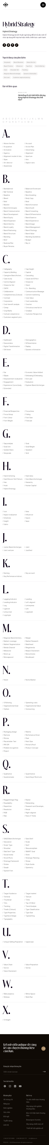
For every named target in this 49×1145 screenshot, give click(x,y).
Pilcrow (6, 738)
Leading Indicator (10, 602)
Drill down (7, 350)
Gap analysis (8, 444)
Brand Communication (12, 211)
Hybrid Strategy (9, 489)
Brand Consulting (32, 211)
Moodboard (30, 657)
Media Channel (9, 648)
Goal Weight (30, 447)
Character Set (14, 70)
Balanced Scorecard (33, 189)
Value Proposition (32, 965)
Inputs (28, 518)
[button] (43, 5)
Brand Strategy (31, 230)
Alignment (29, 153)
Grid (27, 453)
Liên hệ (6, 1125)
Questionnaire (9, 777)
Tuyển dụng (7, 1121)
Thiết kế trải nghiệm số (34, 1128)
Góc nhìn (6, 1112)
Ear (5, 372)
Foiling (28, 414)
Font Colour (8, 418)
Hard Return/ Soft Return (13, 479)
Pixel (27, 738)
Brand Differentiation (33, 214)
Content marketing (33, 295)
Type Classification (32, 909)
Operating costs (31, 703)
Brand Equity (8, 218)
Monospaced (8, 657)
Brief (5, 240)
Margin (28, 638)
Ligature (7, 609)
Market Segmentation (12, 644)
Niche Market (31, 680)
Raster (28, 800)
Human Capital (31, 486)
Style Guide (30, 864)
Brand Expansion (10, 221)
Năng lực (6, 1104)
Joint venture (9, 550)
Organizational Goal (11, 706)
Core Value (30, 298)
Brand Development (11, 214)
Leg (5, 606)
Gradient (29, 450)
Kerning (6, 573)
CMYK (6, 288)
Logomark (29, 612)
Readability (8, 803)
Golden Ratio (8, 450)
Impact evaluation (10, 515)
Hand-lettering (39, 66)
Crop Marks (8, 311)
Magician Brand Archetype (12, 73)
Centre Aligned (9, 282)
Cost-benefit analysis (11, 304)
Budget (28, 240)
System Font (8, 871)
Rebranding (30, 803)
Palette (28, 732)
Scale (28, 842)
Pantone (7, 735)
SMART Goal (30, 852)
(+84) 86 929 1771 (21, 1138)
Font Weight (8, 421)
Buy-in (28, 243)
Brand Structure (18, 62)
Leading (29, 599)
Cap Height (30, 269)
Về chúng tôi (8, 1100)
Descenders (8, 343)
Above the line (31, 62)
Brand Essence (31, 218)
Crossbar (29, 311)
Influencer (19, 66)
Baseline (29, 192)
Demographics (31, 340)
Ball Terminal (8, 192)
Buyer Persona (8, 66)
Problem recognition (11, 748)
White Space (30, 994)
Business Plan (8, 243)
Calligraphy (8, 269)
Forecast (29, 421)
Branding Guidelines (33, 237)
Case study (8, 279)
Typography (8, 919)
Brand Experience (32, 221)
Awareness (8, 166)
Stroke (6, 864)
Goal (5, 70)
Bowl (27, 202)
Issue (27, 521)
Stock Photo (8, 858)
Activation (7, 150)
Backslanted (8, 189)
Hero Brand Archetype (34, 479)
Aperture (29, 156)
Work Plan (29, 997)
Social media (8, 855)
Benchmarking (31, 195)
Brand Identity (9, 224)
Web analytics (9, 994)
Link (27, 609)
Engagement (8, 382)
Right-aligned (31, 813)
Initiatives (7, 518)
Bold (5, 202)
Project (6, 751)
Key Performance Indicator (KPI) (13, 576)
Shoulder (7, 848)
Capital (28, 272)
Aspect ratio (30, 163)
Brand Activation (32, 205)
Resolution (8, 810)
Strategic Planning (32, 858)
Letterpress (30, 606)
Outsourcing (30, 709)
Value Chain (8, 965)
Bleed (6, 198)
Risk (5, 816)
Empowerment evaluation (13, 379)
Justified (29, 550)
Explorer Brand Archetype (35, 385)
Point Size (29, 741)
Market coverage (10, 641)
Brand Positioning (10, 230)
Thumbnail (7, 900)
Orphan (6, 709)
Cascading (30, 276)
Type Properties (9, 913)
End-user (7, 77)
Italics (6, 524)
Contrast (7, 298)
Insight (6, 521)
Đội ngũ (6, 1117)
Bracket (6, 205)
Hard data (29, 476)
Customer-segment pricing (21, 77)
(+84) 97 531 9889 (8, 1138)
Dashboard (8, 340)
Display (28, 346)
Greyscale (7, 62)
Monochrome (30, 654)
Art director (8, 163)
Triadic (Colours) (10, 909)
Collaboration (8, 292)
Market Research (32, 641)
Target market (31, 894)
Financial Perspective (11, 411)
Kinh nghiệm (7, 1108)
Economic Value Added (34, 372)
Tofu (5, 903)
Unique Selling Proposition (13, 942)
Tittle (28, 900)
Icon (5, 512)
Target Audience (10, 894)
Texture (28, 897)
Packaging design (10, 732)
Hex (5, 482)
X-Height (7, 1020)
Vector (6, 968)
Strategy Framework (11, 861)
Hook (6, 486)
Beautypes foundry (33, 1120)
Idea (27, 512)
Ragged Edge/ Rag (11, 800)
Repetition (8, 806)
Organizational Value (33, 706)
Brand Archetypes (10, 208)
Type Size (29, 66)
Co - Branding (31, 288)
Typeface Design (10, 916)
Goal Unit (7, 447)
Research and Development (35, 806)
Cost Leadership (32, 301)
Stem (28, 855)
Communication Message (35, 292)
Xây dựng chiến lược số (34, 1124)
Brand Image (30, 224)
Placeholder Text (10, 741)
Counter (29, 304)
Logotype (7, 615)
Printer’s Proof (31, 745)
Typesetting (30, 916)
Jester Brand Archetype (12, 547)
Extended (7, 388)
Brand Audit (30, 208)
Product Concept (32, 748)
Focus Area (30, 411)
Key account (30, 573)
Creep (6, 308)
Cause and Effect (32, 279)
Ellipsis (6, 376)
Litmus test (8, 612)
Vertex (28, 968)
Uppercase (30, 942)
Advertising (30, 150)
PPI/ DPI (6, 745)
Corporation (8, 301)
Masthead (29, 644)
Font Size (29, 418)
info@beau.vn (33, 1138)
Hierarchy (29, 482)
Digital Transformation (12, 346)
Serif (27, 845)
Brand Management (33, 227)
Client (28, 285)
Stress (28, 861)
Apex (6, 160)
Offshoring (8, 703)
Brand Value (30, 234)
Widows (6, 997)
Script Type (8, 845)
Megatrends (30, 648)
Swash (6, 868)
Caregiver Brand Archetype (13, 276)
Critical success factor (34, 308)
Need (6, 680)
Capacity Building (10, 272)
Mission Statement (32, 651)
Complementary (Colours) (13, 295)
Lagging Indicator (10, 599)
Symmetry (29, 868)
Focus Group (8, 414)
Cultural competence (11, 314)
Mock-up (7, 654)
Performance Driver (33, 735)
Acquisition (8, 147)
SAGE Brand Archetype (12, 839)
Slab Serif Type (9, 852)
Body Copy (29, 198)
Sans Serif (29, 839)
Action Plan (30, 147)
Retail (28, 810)
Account (29, 144)
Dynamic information (30, 73)
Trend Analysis (31, 906)
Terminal (7, 897)
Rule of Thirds (31, 816)
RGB (5, 813)
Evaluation (29, 382)
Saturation (8, 842)
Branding (7, 237)
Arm (27, 160)
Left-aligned (30, 602)
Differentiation (31, 343)
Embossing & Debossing (34, 376)
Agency (7, 153)
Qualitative (8, 774)
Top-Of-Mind (30, 903)
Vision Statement (10, 971)
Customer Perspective (34, 314)
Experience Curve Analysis (13, 385)
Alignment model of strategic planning (13, 156)
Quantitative (30, 774)
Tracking (25, 70)
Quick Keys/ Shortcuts (34, 777)
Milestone (7, 651)
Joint (27, 547)
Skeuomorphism (31, 848)
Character (29, 282)
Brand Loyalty (9, 227)
